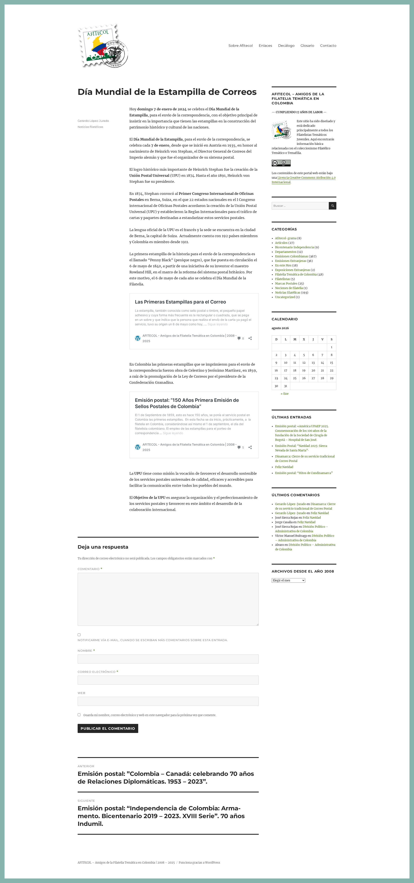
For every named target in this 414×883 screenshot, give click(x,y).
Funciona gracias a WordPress (199, 862)
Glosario (307, 46)
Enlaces (265, 46)
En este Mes (283, 265)
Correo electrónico (98, 672)
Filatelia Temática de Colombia (296, 274)
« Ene (285, 394)
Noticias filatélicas (90, 126)
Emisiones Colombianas (291, 256)
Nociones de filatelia (289, 288)
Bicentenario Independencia (294, 247)
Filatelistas (282, 279)
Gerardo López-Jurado (93, 120)
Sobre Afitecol (241, 46)
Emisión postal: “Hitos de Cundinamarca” (304, 473)
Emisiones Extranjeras (290, 261)
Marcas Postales (286, 283)
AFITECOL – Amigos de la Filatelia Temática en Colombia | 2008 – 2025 (126, 862)
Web (81, 693)
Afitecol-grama (285, 238)
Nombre (86, 651)
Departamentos (285, 252)
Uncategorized (285, 297)
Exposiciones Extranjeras (292, 270)
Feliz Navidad (284, 467)
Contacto (328, 46)
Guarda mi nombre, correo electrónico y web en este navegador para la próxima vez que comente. (149, 715)
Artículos (281, 243)
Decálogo (286, 46)
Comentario (90, 569)
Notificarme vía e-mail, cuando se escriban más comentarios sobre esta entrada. (153, 640)
